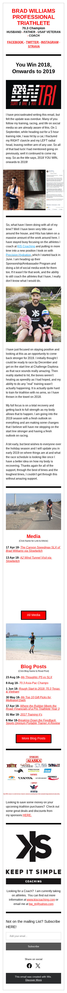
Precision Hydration (18, 254)
